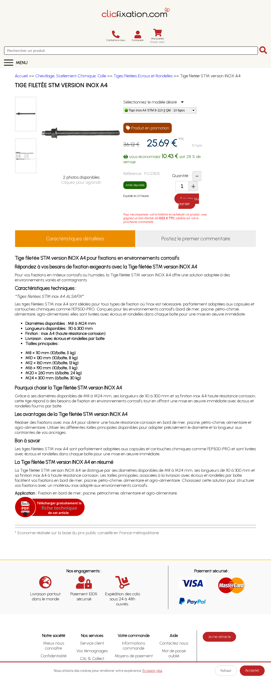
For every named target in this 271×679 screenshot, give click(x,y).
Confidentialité (53, 655)
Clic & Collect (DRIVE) (92, 661)
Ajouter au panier (188, 201)
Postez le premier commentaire (195, 239)
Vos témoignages (92, 650)
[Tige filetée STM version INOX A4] (26, 114)
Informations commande (133, 646)
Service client (92, 643)
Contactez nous (173, 643)
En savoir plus (152, 671)
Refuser (226, 670)
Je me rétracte (219, 637)
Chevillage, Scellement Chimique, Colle (70, 75)
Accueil (21, 75)
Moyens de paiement (134, 655)
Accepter (252, 670)
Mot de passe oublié (174, 653)
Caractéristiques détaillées (75, 239)
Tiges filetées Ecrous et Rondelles (143, 75)
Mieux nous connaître (53, 646)
